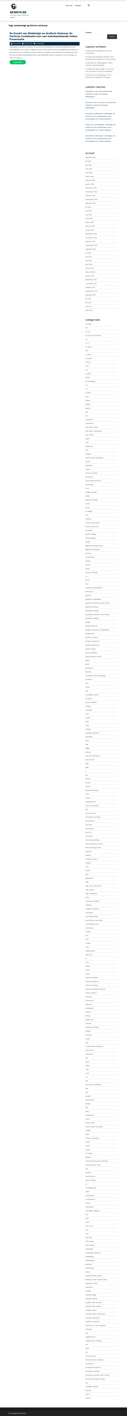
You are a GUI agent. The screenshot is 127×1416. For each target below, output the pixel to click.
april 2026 (89, 173)
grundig (88, 672)
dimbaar (88, 553)
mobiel (87, 943)
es (86, 576)
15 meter (88, 347)
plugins (88, 1031)
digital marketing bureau (94, 546)
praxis (87, 1039)
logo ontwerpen (91, 893)
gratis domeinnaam (92, 645)
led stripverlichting (92, 840)
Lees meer (19, 62)
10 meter (88, 324)
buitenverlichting (91, 500)
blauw (87, 469)
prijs (87, 1043)
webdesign (89, 1249)
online (87, 974)
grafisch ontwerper (92, 641)
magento (88, 905)
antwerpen (89, 423)
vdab (87, 1192)
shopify (88, 1096)
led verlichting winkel (93, 848)
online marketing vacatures (95, 989)
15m (86, 351)
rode (87, 1069)
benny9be (89, 91)
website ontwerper (92, 1321)
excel (87, 580)
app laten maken (91, 427)
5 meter (88, 393)
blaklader (89, 465)
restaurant (89, 1054)
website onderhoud (92, 1318)
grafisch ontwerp (91, 637)
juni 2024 (88, 257)
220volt (88, 362)
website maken (91, 1310)
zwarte (88, 1398)
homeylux (88, 699)
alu (86, 416)
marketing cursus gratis (94, 920)
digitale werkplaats (92, 549)
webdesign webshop (93, 1253)
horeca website (91, 702)
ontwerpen (89, 1000)
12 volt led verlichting (93, 335)
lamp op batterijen (92, 806)
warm (87, 1222)
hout (87, 714)
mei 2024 (88, 260)
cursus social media (92, 523)
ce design (88, 511)
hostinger (88, 710)
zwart (87, 1394)
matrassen (89, 928)
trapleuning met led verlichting (96, 1161)
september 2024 (91, 245)
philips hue (89, 1020)
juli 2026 (88, 161)
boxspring (89, 477)
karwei (87, 783)
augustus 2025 (90, 203)
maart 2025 (89, 222)
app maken (89, 435)
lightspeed (89, 878)
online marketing (91, 985)
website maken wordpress (95, 1314)
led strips (88, 836)
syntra (87, 1150)
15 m (87, 343)
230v (87, 366)
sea (86, 1088)
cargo (87, 507)
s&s (86, 1081)
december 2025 (91, 188)
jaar (86, 775)
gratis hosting (90, 649)
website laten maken (93, 1306)
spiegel (88, 1130)
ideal (87, 741)
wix (86, 1352)
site (86, 1107)
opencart (88, 1004)
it (85, 771)
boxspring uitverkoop (93, 481)
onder (87, 970)
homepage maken (92, 695)
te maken (88, 1153)
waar (87, 1218)
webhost (88, 1264)
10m (86, 328)
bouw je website (91, 473)
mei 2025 (88, 215)
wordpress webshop (93, 1367)
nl (86, 958)
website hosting (91, 1299)
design (87, 542)
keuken (88, 786)
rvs (86, 1077)
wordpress (89, 1364)
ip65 (87, 763)
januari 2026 (89, 184)
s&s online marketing (93, 1085)
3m (86, 385)
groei (87, 664)
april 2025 (89, 218)
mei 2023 (88, 306)
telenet (88, 1157)
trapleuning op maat (92, 1165)
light (87, 874)
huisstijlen (88, 737)
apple (87, 439)
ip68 (87, 767)
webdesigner (90, 1260)
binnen (87, 462)
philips (87, 1016)
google (87, 622)
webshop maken (91, 1283)
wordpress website (92, 1371)
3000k (87, 377)
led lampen (89, 828)
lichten (87, 870)
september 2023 (91, 291)
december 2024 (91, 234)
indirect (88, 752)
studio (87, 1146)
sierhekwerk (90, 1100)
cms (86, 515)
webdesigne (89, 1257)
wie (86, 1333)
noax (87, 962)
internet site (89, 760)
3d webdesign (90, 381)
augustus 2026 (90, 157)
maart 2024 (89, 268)
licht (87, 867)
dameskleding (90, 538)
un (86, 1184)
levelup (88, 863)
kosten (87, 798)
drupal (87, 565)
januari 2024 (89, 276)
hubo (87, 725)
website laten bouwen (93, 1302)
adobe (87, 400)
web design (89, 1241)
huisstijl (88, 729)
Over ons (69, 5)
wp (86, 1383)
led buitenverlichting (92, 817)
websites (88, 1329)
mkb (87, 939)
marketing (89, 913)
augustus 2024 (90, 249)
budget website (91, 492)
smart (87, 1119)
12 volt (87, 332)
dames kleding (90, 534)
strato (87, 1142)
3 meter (88, 374)
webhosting (89, 1268)
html (87, 721)
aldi (86, 412)
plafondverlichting (92, 1027)
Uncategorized (90, 1188)
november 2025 (91, 192)
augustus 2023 (90, 295)
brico (87, 488)
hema (87, 687)
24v (86, 370)
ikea (86, 744)
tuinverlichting (90, 1180)
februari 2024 (90, 272)
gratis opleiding (91, 653)
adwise (87, 404)
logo (87, 882)
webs (87, 1272)
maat (87, 897)
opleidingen (89, 1008)
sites (87, 1111)
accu (87, 397)
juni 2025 (88, 211)
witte (87, 1348)
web (87, 1234)
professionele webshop (94, 1046)
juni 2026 (88, 165)
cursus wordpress (92, 526)
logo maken (89, 890)
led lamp (88, 825)
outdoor (88, 1012)
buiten (87, 496)
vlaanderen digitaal (92, 1211)
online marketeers (92, 981)
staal (87, 1134)
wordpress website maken (95, 1379)
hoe (86, 691)
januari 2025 (89, 230)
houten (87, 718)
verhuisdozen (90, 1199)
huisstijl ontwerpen (92, 733)
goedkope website (92, 618)
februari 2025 (90, 226)
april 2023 (88, 310)
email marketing (91, 572)
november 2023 (91, 283)
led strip (88, 832)
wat (86, 1230)
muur (87, 947)
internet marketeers (92, 756)
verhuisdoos (89, 1195)
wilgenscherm (90, 1337)
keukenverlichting (91, 790)
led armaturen (90, 813)
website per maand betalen (95, 1325)
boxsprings (89, 484)
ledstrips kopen (91, 859)
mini (86, 935)
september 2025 (91, 199)
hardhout (88, 679)
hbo (86, 683)
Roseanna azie (90, 102)
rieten (87, 1065)
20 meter (88, 358)
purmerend (89, 1050)
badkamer (89, 446)
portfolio (88, 1035)
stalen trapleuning (92, 1138)
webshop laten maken (93, 1276)
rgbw (87, 1062)
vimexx (87, 1203)
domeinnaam (90, 557)
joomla (87, 779)
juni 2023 (88, 302)
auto (87, 442)
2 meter (88, 355)
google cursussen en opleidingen (97, 630)
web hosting (89, 1245)
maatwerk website (92, 901)
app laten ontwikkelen (93, 431)
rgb (86, 1058)
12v (86, 339)
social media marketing (93, 1127)
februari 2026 (90, 180)
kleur (87, 794)
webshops (89, 1287)
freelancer (89, 591)
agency (88, 408)
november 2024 (91, 238)
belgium (88, 454)
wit (86, 1344)
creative (88, 519)
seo (86, 1092)
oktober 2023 (90, 287)
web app (88, 1237)
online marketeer (91, 977)
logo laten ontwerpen (93, 886)
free (87, 584)
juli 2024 (88, 253)
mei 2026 (88, 169)
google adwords (91, 626)
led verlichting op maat (93, 844)
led (86, 809)
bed (86, 450)
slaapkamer (89, 1115)
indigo (87, 748)
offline (87, 966)
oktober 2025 (90, 195)
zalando (88, 1390)
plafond (88, 1023)
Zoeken (88, 32)
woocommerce (90, 1356)
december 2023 (91, 280)
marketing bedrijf (91, 916)
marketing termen (92, 924)
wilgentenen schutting (93, 1341)
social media (89, 1123)
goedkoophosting (91, 607)
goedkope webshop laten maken (97, 614)
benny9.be (18, 12)
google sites (89, 633)
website (88, 1291)
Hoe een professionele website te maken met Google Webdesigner (98, 94)
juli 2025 (88, 207)
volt (86, 1214)
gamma (88, 595)
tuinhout (88, 1172)
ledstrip (88, 855)
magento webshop (92, 909)
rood (87, 1073)
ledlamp (88, 851)
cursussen (89, 530)
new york (88, 955)
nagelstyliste (90, 951)
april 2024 (89, 264)
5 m (86, 389)
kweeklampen (90, 802)
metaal (88, 932)
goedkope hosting (91, 611)
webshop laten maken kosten (96, 1279)
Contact (78, 5)
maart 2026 (89, 176)
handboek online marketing (95, 676)
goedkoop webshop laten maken (97, 603)
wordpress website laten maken (97, 1375)
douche (88, 561)
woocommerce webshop (94, 1360)
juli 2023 (88, 299)
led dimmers (90, 821)
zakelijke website (91, 1387)
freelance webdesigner (93, 588)
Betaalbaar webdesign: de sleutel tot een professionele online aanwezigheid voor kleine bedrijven (100, 116)
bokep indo (89, 125)
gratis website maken (93, 656)
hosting (88, 706)
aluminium (89, 419)
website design (90, 1295)
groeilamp (89, 668)
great (87, 660)
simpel (87, 1104)
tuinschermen (90, 1176)
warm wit (88, 1226)
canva (87, 504)
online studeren (91, 993)
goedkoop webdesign (93, 599)
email (87, 569)
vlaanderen (89, 1207)
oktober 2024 (90, 241)
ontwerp (88, 997)
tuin (86, 1169)
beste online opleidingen (94, 458)
